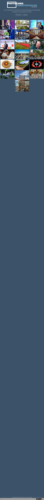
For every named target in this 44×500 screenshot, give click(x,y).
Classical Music (7, 18)
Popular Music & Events (36, 18)
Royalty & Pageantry (19, 18)
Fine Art (31, 18)
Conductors (14, 18)
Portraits (24, 18)
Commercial (27, 18)
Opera (10, 18)
